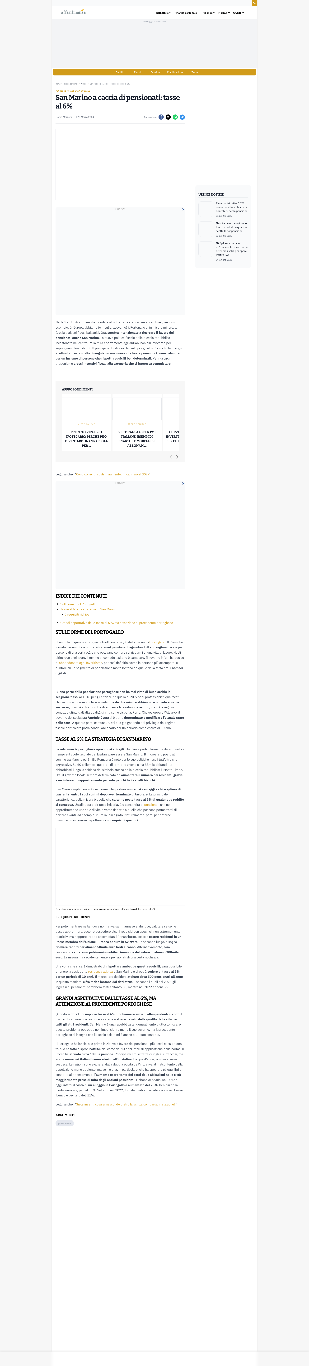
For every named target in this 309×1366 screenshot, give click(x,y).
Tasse (195, 72)
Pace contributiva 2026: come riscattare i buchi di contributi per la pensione (232, 207)
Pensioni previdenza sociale (73, 91)
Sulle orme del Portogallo (78, 604)
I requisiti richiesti (78, 614)
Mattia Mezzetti (64, 116)
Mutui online (86, 424)
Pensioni (155, 72)
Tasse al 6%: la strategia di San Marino (88, 609)
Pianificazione (175, 72)
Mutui (137, 72)
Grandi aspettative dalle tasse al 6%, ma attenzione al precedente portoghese (116, 623)
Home (58, 84)
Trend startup (137, 424)
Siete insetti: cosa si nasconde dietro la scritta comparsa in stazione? (126, 1104)
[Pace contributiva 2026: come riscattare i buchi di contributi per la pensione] (205, 209)
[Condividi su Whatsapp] (175, 117)
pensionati (151, 804)
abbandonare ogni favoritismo (80, 663)
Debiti (119, 72)
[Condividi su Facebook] (161, 117)
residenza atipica (100, 971)
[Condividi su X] (168, 117)
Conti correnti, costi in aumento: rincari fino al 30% (112, 474)
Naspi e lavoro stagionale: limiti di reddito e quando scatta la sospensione (232, 227)
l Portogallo (157, 642)
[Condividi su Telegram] (182, 117)
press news (64, 1123)
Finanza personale (71, 84)
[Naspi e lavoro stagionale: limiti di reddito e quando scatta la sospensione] (205, 229)
